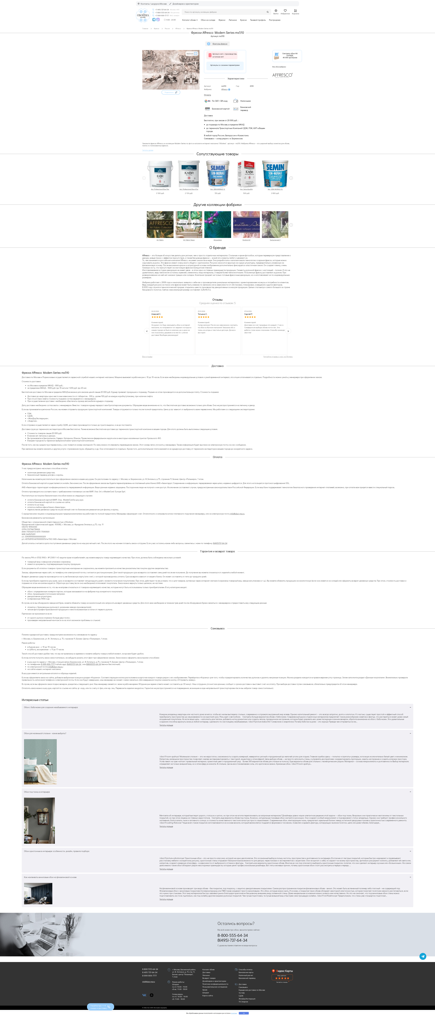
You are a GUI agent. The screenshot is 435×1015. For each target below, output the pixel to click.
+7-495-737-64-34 (162, 9)
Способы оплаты (245, 969)
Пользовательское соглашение (214, 987)
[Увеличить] (170, 88)
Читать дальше (166, 725)
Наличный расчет (246, 975)
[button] (171, 92)
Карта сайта (207, 995)
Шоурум (205, 992)
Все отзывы (147, 356)
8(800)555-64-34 (93, 664)
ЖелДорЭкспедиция (247, 998)
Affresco (224, 89)
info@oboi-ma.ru (237, 513)
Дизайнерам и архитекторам (214, 981)
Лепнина (233, 20)
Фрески (222, 20)
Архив (204, 990)
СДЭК (241, 996)
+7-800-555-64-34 (162, 12)
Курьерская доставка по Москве (252, 990)
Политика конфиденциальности (215, 984)
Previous (144, 178)
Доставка (206, 972)
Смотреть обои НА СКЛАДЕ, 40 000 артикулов (289, 55)
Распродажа (274, 20)
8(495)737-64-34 (220, 543)
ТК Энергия (243, 1001)
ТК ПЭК (242, 993)
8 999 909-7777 (149, 975)
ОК (244, 1013)
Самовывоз (243, 987)
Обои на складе (208, 20)
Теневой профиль (258, 20)
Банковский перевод (247, 978)
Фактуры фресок (220, 43)
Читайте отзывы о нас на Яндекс (278, 356)
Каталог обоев (189, 20)
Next (291, 178)
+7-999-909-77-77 (162, 15)
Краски (243, 20)
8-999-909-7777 (48, 664)
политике (234, 1013)
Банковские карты (246, 972)
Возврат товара (208, 978)
